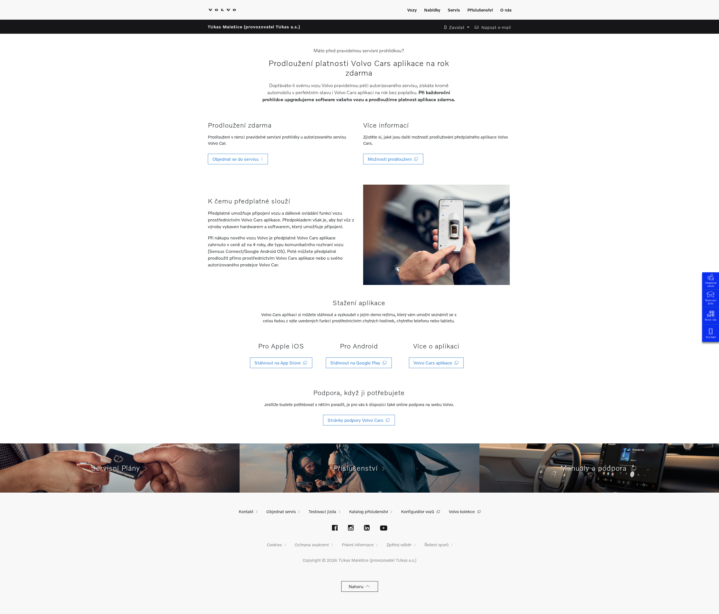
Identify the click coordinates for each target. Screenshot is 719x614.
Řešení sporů (436, 544)
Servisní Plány (118, 468)
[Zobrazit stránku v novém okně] (335, 528)
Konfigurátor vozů (417, 511)
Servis (454, 9)
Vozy (412, 9)
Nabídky (432, 9)
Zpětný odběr (398, 544)
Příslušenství (480, 9)
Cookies (274, 544)
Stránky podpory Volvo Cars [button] (356, 420)
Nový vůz (710, 319)
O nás (506, 9)
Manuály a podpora (595, 468)
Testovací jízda (710, 301)
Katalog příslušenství (368, 511)
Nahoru (357, 586)
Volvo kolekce (462, 511)
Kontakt (711, 337)
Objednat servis (710, 284)
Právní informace (358, 544)
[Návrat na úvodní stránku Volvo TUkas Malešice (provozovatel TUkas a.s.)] (222, 10)
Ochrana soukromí (312, 544)
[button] (455, 27)
